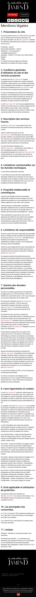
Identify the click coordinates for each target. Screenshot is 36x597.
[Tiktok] (16, 20)
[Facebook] (8, 20)
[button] (18, 584)
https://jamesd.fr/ (24, 40)
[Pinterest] (19, 20)
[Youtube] (23, 20)
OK (18, 594)
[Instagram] (12, 20)
